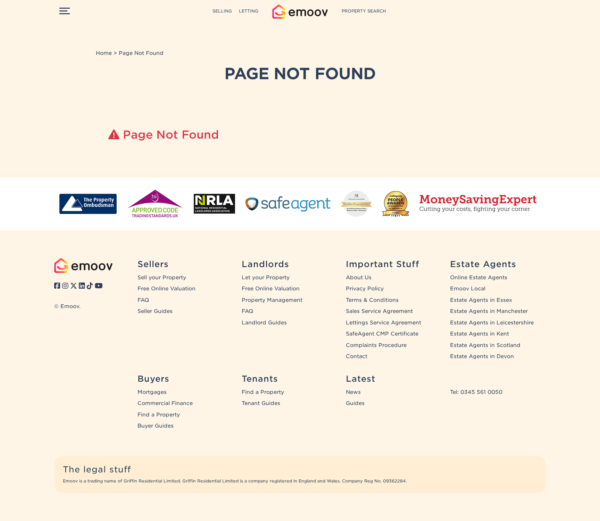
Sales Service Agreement (379, 311)
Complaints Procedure (376, 345)
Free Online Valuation (166, 289)
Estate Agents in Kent (479, 334)
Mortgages (152, 392)
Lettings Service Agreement (383, 323)
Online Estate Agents (478, 277)
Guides (355, 403)
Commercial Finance (165, 403)
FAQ (143, 300)
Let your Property (266, 277)
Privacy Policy (365, 289)
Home (104, 53)
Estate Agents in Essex (481, 300)
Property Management (272, 300)
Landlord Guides (264, 323)
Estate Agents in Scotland (485, 345)
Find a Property (159, 415)
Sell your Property (162, 277)
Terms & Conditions (372, 300)
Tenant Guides (261, 403)
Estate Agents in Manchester (489, 311)
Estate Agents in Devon (482, 356)
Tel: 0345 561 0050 (476, 392)
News (353, 392)
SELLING (222, 11)
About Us (359, 277)
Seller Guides (155, 311)
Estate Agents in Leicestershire (492, 323)
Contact (356, 356)
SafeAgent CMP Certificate (382, 334)
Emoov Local (467, 289)
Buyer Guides (156, 426)
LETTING (248, 11)
